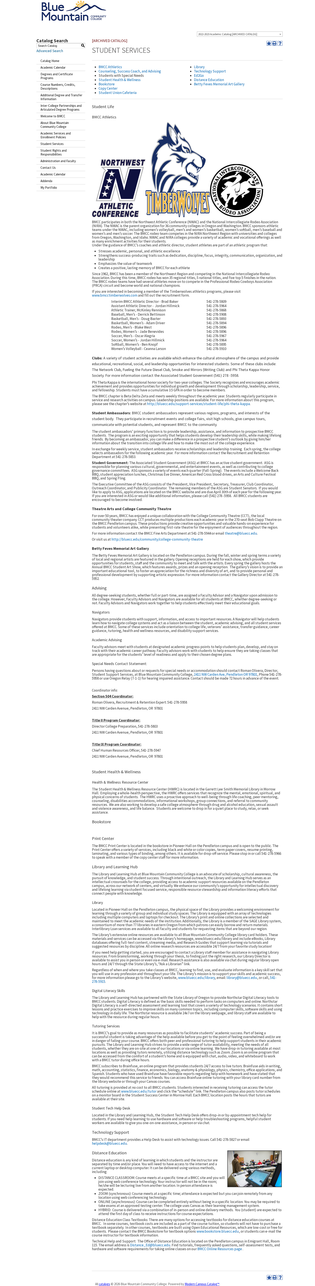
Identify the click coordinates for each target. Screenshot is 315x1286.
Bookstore (107, 84)
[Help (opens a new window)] (280, 43)
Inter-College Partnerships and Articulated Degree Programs (61, 108)
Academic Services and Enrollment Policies (55, 135)
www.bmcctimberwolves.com (114, 295)
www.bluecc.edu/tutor (138, 1091)
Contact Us (48, 168)
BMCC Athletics (110, 67)
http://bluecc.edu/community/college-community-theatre (157, 539)
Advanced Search (49, 50)
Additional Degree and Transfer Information (61, 97)
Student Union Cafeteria (117, 92)
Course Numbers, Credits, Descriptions (57, 86)
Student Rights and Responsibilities (53, 152)
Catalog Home (49, 61)
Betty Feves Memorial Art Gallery (219, 84)
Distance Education (209, 79)
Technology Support (210, 71)
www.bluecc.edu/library (196, 977)
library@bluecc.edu (241, 977)
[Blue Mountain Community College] (74, 3)
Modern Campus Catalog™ (202, 1284)
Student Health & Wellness (120, 79)
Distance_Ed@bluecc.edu (150, 1245)
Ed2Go (199, 75)
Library (199, 67)
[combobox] (240, 34)
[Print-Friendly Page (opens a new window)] (274, 43)
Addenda (46, 181)
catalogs (104, 1284)
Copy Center (108, 88)
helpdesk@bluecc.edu (109, 1143)
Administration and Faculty (58, 161)
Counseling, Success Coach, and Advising (130, 71)
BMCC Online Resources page (219, 1249)
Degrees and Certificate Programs (56, 76)
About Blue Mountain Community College (54, 125)
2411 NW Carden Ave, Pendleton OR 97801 (225, 674)
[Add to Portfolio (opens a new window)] (269, 43)
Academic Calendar (53, 67)
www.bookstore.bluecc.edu (217, 1231)
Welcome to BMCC (52, 116)
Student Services (52, 144)
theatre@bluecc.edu (241, 533)
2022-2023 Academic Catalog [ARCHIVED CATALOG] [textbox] (227, 34)
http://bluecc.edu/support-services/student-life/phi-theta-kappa (198, 403)
